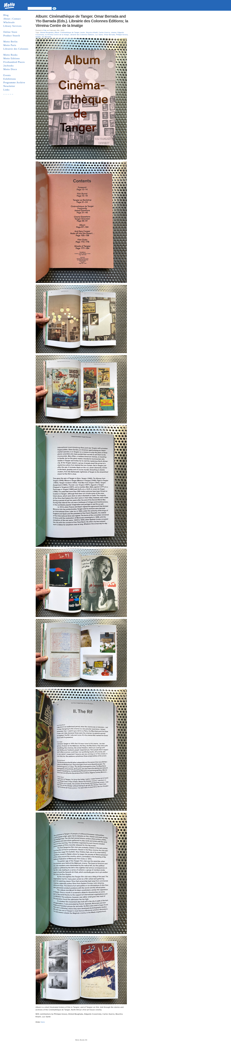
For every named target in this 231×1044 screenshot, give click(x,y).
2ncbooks (8, 65)
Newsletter (9, 86)
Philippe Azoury (122, 34)
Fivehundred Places (14, 62)
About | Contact (12, 18)
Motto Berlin (10, 41)
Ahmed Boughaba (47, 32)
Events (7, 75)
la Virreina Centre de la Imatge (57, 34)
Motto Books (10, 54)
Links (6, 89)
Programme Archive (14, 82)
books (82, 32)
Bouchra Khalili (92, 32)
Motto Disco (10, 69)
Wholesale (9, 22)
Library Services (12, 26)
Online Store (10, 32)
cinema (113, 32)
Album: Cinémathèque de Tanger (67, 32)
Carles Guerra (104, 32)
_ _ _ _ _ (8, 93)
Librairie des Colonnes (15, 48)
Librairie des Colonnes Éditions (82, 34)
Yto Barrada (46, 37)
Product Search (11, 35)
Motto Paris (9, 45)
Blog (6, 15)
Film (45, 30)
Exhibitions (9, 79)
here (43, 1022)
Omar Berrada (109, 34)
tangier (38, 37)
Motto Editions (11, 58)
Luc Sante (99, 34)
